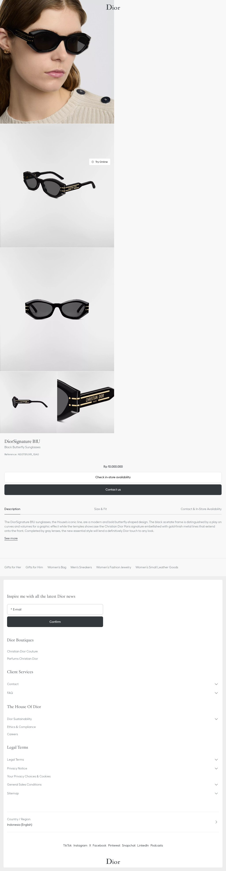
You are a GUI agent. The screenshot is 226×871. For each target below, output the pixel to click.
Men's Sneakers (81, 567)
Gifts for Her (12, 567)
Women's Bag (56, 567)
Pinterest (114, 845)
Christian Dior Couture (22, 651)
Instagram (80, 845)
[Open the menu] (7, 7)
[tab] (12, 509)
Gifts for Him (34, 567)
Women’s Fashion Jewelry (113, 567)
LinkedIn (143, 845)
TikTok (67, 845)
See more (11, 538)
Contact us (113, 489)
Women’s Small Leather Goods (157, 567)
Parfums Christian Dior (22, 658)
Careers (12, 734)
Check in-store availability (113, 477)
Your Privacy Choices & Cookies (29, 776)
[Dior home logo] (113, 7)
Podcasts (157, 845)
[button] (57, 62)
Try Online (101, 161)
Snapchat (129, 845)
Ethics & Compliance (21, 727)
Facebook (99, 845)
